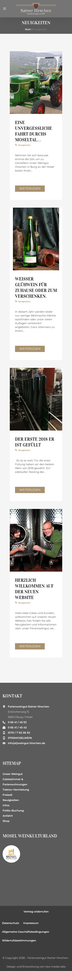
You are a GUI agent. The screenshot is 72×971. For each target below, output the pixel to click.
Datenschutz (10, 923)
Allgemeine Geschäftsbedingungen (25, 931)
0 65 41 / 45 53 (17, 722)
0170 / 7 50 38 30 (19, 732)
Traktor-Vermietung (16, 789)
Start (28, 29)
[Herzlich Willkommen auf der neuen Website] (36, 540)
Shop (6, 821)
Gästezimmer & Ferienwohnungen (15, 781)
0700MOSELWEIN (20, 738)
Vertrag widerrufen (36, 911)
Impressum (31, 923)
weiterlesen (29, 188)
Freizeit (7, 794)
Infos (6, 805)
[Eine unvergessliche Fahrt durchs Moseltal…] (36, 82)
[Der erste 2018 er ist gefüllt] (36, 399)
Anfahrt (8, 815)
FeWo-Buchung (13, 810)
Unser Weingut (13, 774)
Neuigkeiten (24, 145)
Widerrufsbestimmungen (19, 940)
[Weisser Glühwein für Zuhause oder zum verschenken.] (36, 239)
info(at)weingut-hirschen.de (26, 743)
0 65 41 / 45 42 (17, 727)
